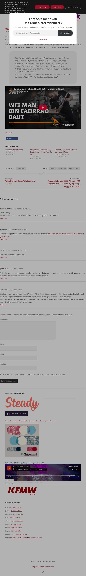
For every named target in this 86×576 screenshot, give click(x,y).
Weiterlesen (43, 39)
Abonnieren (65, 33)
